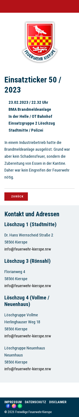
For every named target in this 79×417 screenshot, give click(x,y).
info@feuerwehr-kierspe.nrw (27, 249)
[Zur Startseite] (39, 64)
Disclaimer (57, 402)
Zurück (17, 196)
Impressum (13, 402)
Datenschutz (35, 402)
